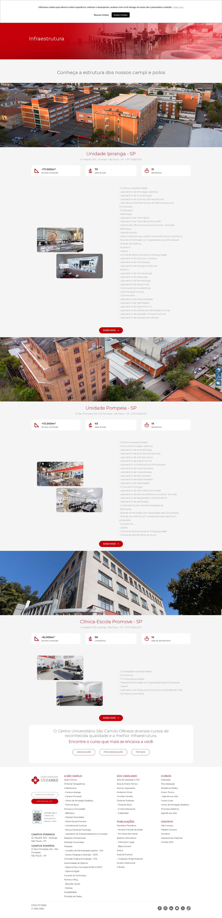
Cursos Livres (167, 800)
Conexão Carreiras (125, 796)
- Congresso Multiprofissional (130, 859)
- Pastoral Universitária (74, 817)
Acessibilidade (70, 892)
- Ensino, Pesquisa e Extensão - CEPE (81, 855)
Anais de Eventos (124, 854)
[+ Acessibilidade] (218, 383)
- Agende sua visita (169, 796)
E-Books (120, 867)
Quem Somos (70, 780)
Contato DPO (167, 842)
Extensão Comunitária (74, 842)
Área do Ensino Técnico (127, 784)
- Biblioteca (69, 813)
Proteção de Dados (73, 896)
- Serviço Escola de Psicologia (77, 830)
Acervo (120, 850)
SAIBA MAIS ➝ (111, 330)
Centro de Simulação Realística (175, 805)
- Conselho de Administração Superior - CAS (83, 850)
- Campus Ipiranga (72, 792)
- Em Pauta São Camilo (127, 834)
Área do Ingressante (126, 788)
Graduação (166, 780)
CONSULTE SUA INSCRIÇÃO (44, 794)
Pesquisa (68, 846)
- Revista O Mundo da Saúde (130, 830)
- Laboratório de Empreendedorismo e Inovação (85, 834)
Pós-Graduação (168, 784)
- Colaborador (123, 813)
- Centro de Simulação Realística (78, 800)
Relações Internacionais (75, 838)
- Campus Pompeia (73, 796)
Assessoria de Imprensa (171, 838)
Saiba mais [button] (178, 7)
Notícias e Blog (71, 880)
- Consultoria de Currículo (75, 825)
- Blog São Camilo (72, 884)
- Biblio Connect (124, 846)
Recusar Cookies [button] (101, 15)
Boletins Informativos (126, 838)
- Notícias (68, 888)
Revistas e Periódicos (126, 825)
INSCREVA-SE (44, 801)
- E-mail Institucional (126, 809)
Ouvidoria (165, 834)
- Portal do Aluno (124, 805)
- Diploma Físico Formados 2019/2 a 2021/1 (83, 867)
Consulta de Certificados (75, 875)
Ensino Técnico (167, 792)
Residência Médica (169, 788)
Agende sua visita (169, 813)
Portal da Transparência (74, 784)
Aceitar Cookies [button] (121, 15)
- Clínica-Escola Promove (75, 821)
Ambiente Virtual (124, 792)
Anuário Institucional (126, 863)
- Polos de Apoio (71, 805)
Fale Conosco (167, 825)
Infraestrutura (70, 788)
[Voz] (218, 376)
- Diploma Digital (71, 871)
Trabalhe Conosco (169, 830)
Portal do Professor (125, 800)
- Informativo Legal (125, 842)
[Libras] (218, 370)
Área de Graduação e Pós (128, 780)
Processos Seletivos (170, 809)
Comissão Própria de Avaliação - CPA (80, 859)
